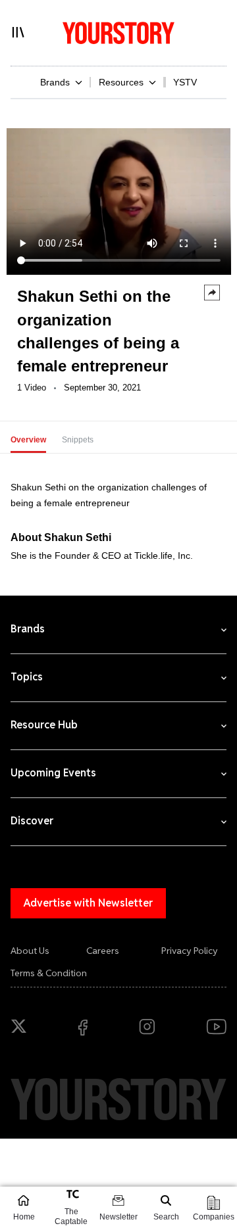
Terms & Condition (49, 973)
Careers (102, 951)
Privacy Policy (189, 951)
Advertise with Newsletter (88, 903)
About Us (30, 951)
